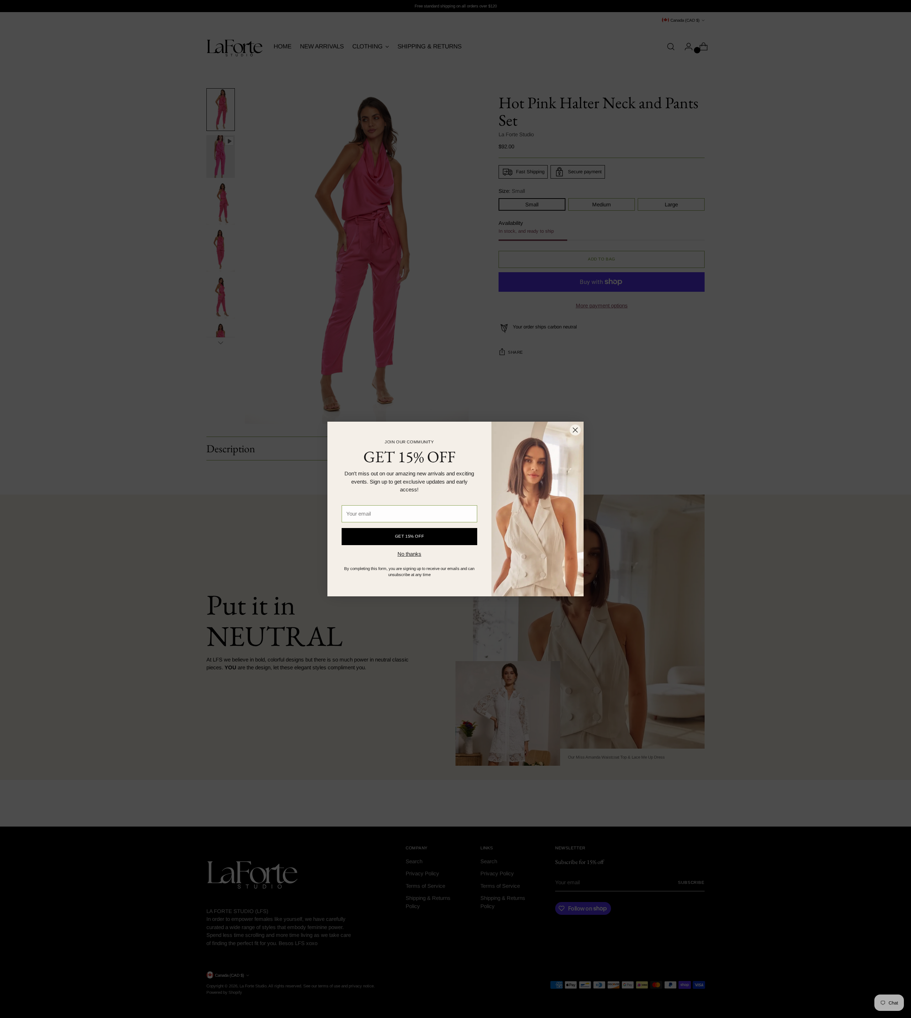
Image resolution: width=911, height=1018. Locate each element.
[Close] (575, 430)
